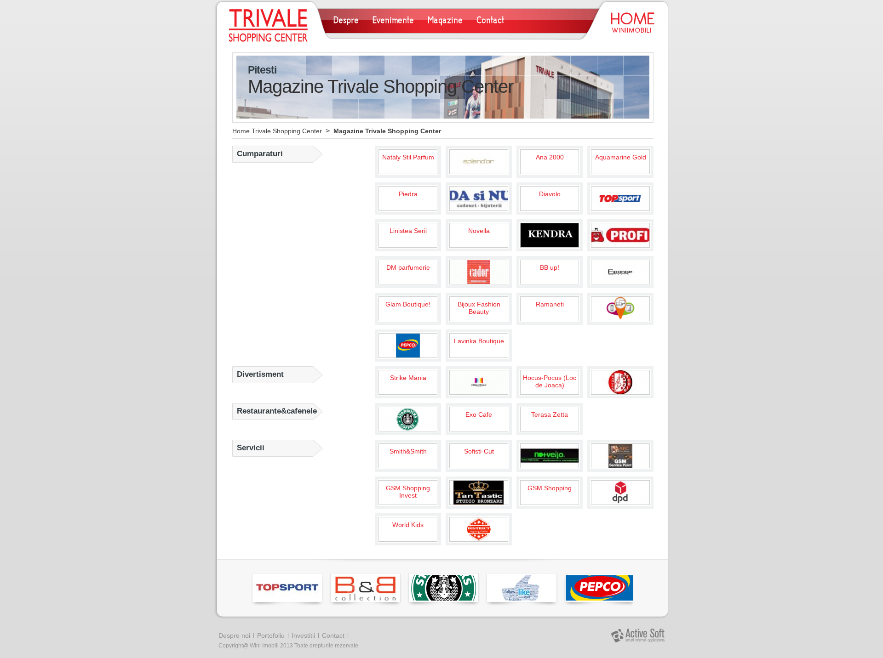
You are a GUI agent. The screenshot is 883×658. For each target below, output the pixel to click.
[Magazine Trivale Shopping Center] (268, 25)
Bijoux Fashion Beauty (479, 308)
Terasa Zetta (549, 414)
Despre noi (234, 635)
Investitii (303, 635)
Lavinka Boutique (479, 341)
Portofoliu (271, 635)
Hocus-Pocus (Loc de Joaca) (549, 381)
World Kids (408, 524)
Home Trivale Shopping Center (277, 131)
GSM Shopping (550, 488)
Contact (333, 635)
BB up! (549, 267)
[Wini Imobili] (632, 23)
